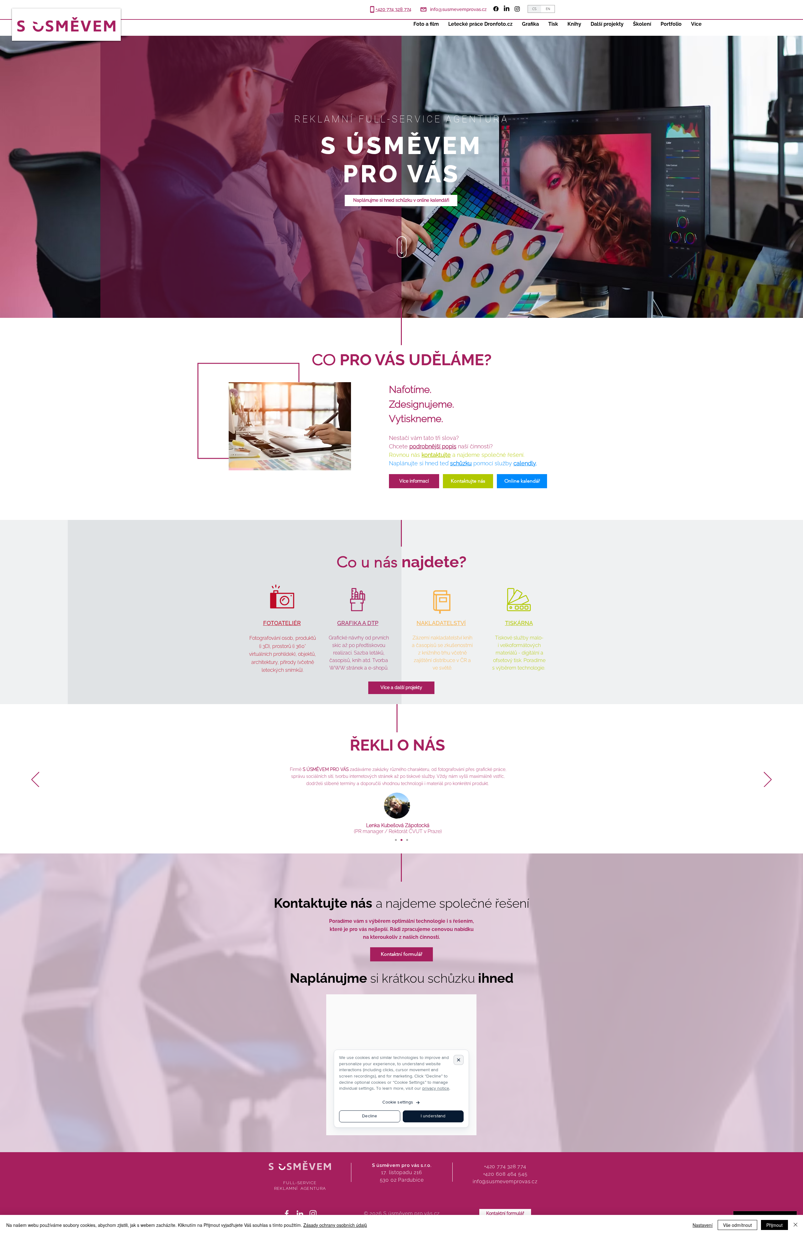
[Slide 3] (407, 840)
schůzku (461, 463)
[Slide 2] (401, 840)
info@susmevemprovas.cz (505, 1181)
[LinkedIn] (506, 8)
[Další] (768, 780)
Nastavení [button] (703, 1225)
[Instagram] (517, 8)
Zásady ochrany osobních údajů (335, 1225)
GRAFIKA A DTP (357, 623)
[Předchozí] (35, 780)
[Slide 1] (396, 840)
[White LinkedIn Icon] (300, 1213)
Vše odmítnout (737, 1225)
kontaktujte (436, 455)
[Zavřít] (795, 1225)
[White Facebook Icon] (286, 1213)
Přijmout (774, 1225)
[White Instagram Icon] (313, 1213)
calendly (524, 463)
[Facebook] (495, 8)
